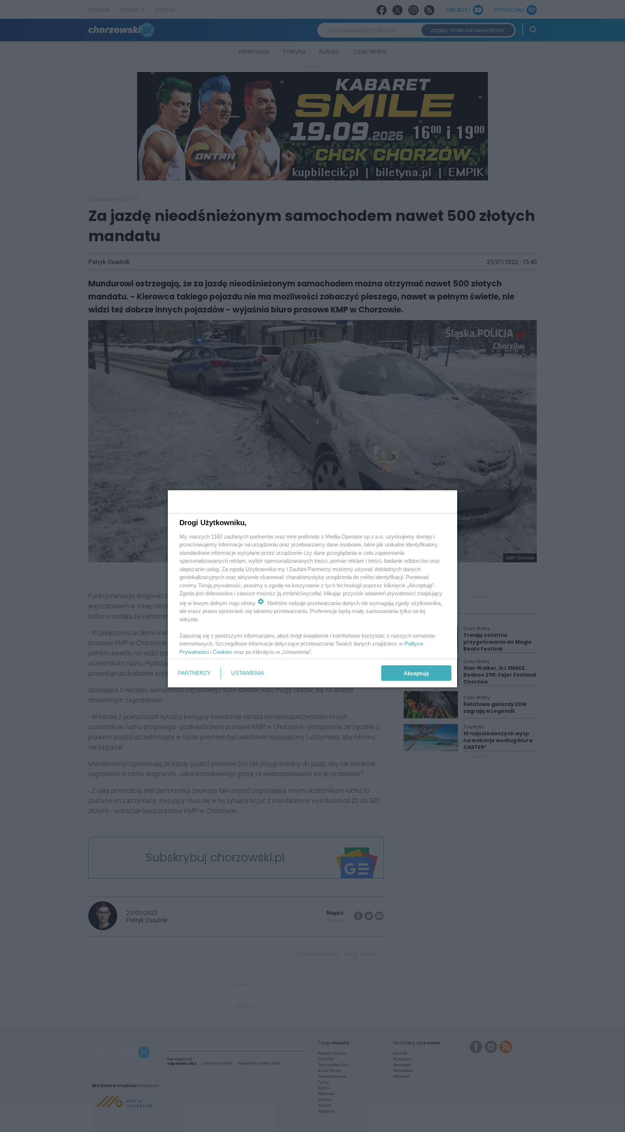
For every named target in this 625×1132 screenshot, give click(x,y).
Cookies (222, 651)
